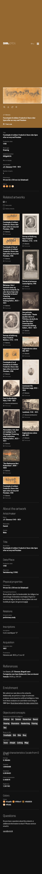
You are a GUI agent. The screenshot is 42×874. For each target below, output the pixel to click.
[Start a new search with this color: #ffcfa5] (13, 186)
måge (26, 743)
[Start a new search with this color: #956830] (10, 186)
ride (19, 735)
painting (34, 723)
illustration (15, 723)
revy (24, 735)
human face (27, 719)
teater (6, 743)
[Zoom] (4, 106)
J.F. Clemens (7, 167)
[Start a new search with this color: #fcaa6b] (4, 186)
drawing (6, 723)
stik (14, 735)
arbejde (12, 743)
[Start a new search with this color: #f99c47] (7, 186)
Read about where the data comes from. (24, 703)
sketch (35, 719)
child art (6, 719)
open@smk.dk (8, 831)
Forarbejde (7, 735)
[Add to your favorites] (16, 106)
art (12, 719)
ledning (20, 743)
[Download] (8, 106)
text (5, 728)
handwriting (25, 723)
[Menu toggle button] (38, 44)
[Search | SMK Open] (9, 44)
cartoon (18, 719)
